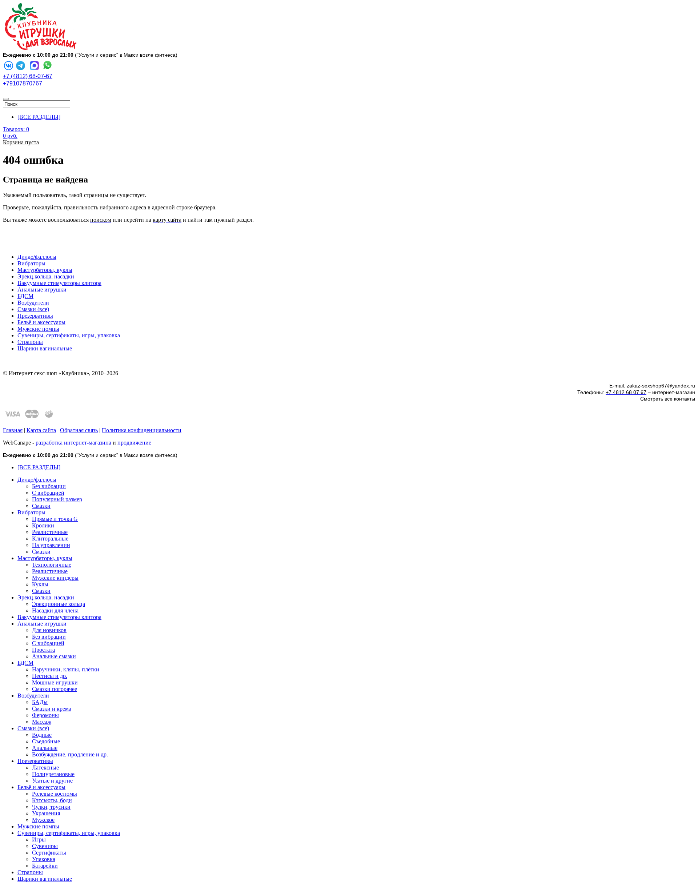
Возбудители (33, 303)
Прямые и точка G (55, 519)
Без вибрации (49, 486)
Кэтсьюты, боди (52, 800)
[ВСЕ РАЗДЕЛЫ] (38, 117)
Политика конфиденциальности (141, 430)
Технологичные (51, 565)
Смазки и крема (51, 709)
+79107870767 (22, 83)
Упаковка (43, 859)
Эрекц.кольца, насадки (45, 276)
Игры (39, 839)
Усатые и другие (52, 780)
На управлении (51, 545)
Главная (13, 430)
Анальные (44, 748)
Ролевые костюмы (54, 794)
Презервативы (35, 316)
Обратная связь (79, 430)
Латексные (45, 767)
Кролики (43, 525)
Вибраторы (31, 263)
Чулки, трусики (51, 807)
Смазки (41, 506)
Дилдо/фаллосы (36, 257)
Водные (42, 735)
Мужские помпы (38, 329)
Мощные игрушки (55, 682)
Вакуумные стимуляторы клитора (59, 283)
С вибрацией (48, 493)
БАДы (40, 702)
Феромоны (45, 715)
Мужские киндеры (55, 578)
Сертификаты (49, 852)
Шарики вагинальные (44, 348)
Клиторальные (50, 538)
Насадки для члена (55, 610)
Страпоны (30, 342)
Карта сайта (41, 430)
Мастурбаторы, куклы (44, 270)
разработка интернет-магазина (73, 442)
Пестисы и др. (49, 676)
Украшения (46, 813)
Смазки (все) (33, 309)
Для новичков (49, 630)
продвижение (134, 442)
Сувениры (45, 846)
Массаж (41, 722)
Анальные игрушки (42, 289)
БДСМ (25, 296)
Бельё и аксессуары (41, 322)
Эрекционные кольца (58, 604)
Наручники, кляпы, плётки (65, 669)
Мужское (43, 820)
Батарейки (45, 866)
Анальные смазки (54, 656)
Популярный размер (57, 499)
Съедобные (46, 741)
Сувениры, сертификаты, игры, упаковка (68, 335)
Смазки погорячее (54, 689)
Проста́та (43, 650)
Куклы (40, 584)
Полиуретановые (53, 774)
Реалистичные (50, 532)
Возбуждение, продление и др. (70, 754)
